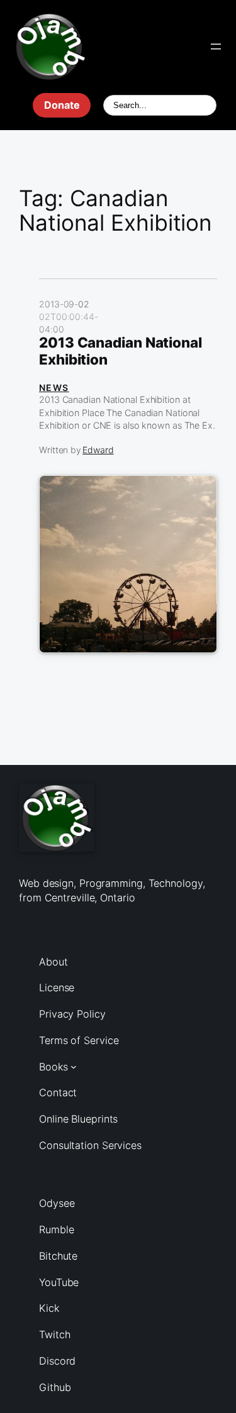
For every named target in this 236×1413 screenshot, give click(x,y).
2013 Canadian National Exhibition (120, 351)
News (54, 387)
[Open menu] (215, 46)
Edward (97, 449)
